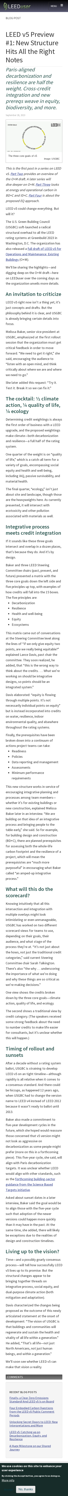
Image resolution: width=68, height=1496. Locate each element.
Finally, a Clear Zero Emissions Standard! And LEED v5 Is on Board (31, 1399)
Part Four (35, 195)
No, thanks (26, 1489)
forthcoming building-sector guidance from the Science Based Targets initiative (30, 1184)
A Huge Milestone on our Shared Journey (30, 1447)
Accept (8, 1489)
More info (8, 1480)
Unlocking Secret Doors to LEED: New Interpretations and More (33, 1423)
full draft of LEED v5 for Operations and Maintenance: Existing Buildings (33, 254)
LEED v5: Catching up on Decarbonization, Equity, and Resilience (28, 1435)
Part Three (43, 184)
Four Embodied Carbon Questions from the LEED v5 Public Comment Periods (31, 1411)
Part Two (16, 174)
